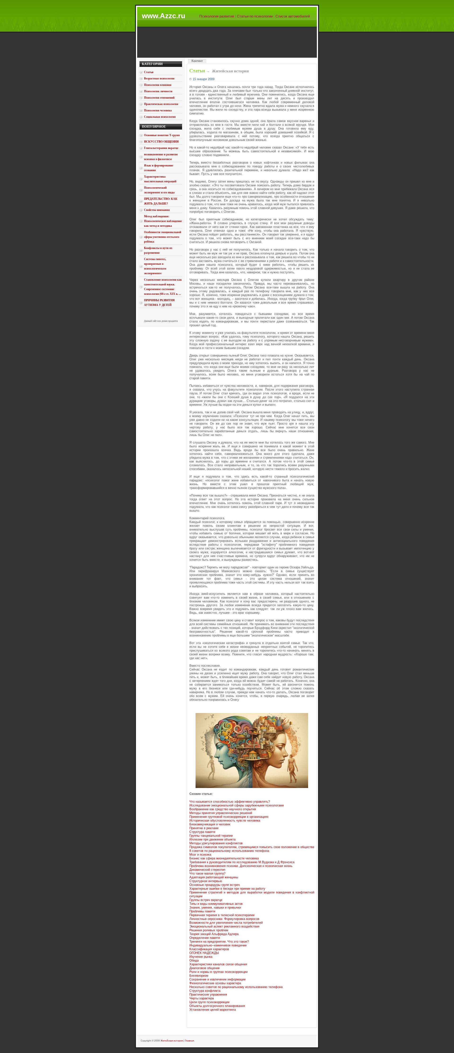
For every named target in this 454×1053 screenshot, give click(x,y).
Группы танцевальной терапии (211, 835)
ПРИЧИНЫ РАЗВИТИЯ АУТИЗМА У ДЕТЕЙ (159, 303)
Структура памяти (202, 832)
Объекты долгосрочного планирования (217, 1006)
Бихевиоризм (198, 975)
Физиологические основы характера (215, 983)
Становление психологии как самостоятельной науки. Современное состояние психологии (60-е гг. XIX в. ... (163, 287)
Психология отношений (159, 97)
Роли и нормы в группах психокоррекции (218, 972)
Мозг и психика (200, 854)
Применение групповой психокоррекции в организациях (229, 816)
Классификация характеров (209, 949)
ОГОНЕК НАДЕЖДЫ (204, 953)
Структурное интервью (205, 881)
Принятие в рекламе (203, 828)
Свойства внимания (157, 210)
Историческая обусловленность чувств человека (224, 820)
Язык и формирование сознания (158, 168)
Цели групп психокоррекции (209, 1002)
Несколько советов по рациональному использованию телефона (236, 987)
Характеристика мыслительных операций (160, 179)
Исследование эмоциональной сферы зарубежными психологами (236, 805)
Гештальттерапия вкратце (161, 148)
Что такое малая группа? (207, 873)
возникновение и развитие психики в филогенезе (161, 157)
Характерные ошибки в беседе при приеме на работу (227, 888)
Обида (194, 960)
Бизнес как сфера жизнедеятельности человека (224, 858)
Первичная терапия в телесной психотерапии (221, 915)
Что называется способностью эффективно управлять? (229, 801)
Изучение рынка (200, 956)
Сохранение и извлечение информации (217, 979)
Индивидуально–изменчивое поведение (218, 945)
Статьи (197, 71)
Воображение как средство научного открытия (222, 809)
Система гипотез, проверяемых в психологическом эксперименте (155, 266)
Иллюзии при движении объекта (212, 839)
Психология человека (158, 110)
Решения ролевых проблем (208, 930)
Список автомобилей (292, 16)
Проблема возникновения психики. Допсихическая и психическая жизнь (240, 866)
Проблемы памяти (202, 911)
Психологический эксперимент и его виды (159, 190)
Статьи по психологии (255, 16)
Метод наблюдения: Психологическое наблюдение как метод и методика (163, 221)
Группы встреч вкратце (205, 900)
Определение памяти (204, 938)
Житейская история (172, 1040)
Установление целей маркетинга (212, 1009)
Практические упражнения (208, 994)
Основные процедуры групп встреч (214, 885)
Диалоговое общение (204, 968)
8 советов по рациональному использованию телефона (229, 851)
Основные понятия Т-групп (162, 135)
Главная (189, 1040)
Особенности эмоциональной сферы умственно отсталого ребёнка (162, 237)
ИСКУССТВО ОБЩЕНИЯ (161, 141)
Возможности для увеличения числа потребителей (226, 922)
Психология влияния (157, 85)
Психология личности (158, 91)
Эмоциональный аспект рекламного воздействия (224, 926)
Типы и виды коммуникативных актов (216, 903)
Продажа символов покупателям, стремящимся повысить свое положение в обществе (251, 847)
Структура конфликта (204, 990)
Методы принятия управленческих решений (220, 813)
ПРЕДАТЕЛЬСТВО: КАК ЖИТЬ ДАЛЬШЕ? (160, 201)
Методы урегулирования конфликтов (216, 843)
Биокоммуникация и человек (209, 824)
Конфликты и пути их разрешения (158, 250)
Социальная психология (160, 116)
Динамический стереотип (207, 869)
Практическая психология (161, 104)
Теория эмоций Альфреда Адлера (214, 934)
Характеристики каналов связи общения (218, 964)
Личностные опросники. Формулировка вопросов (224, 919)
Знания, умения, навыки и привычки (215, 907)
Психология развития (216, 16)
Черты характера (201, 998)
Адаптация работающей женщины (213, 877)
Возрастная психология (159, 78)
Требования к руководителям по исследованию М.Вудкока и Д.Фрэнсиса (241, 862)
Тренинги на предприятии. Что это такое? (219, 941)
